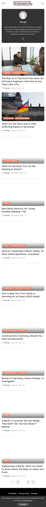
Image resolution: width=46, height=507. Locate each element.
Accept (23, 504)
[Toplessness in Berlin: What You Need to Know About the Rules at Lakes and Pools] (23, 449)
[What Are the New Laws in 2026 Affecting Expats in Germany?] (23, 106)
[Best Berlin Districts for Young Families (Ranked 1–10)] (23, 191)
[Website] (23, 38)
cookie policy (27, 500)
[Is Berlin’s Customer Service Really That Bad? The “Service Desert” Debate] (23, 403)
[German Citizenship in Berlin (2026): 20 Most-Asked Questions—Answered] (23, 233)
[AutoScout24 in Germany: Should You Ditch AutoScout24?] (23, 318)
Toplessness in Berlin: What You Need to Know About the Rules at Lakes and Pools (23, 469)
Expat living (9, 118)
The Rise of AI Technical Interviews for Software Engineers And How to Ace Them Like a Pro (23, 81)
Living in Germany (22, 118)
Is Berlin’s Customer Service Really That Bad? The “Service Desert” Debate (20, 423)
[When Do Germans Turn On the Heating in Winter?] (23, 149)
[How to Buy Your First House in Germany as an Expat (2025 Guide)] (23, 276)
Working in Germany (20, 73)
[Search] (42, 3)
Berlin (7, 203)
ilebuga (7, 88)
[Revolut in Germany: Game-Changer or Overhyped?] (23, 361)
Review (7, 73)
